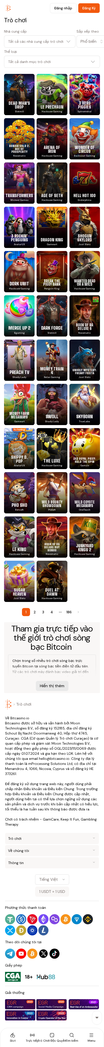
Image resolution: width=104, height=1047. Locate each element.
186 (69, 612)
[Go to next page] (77, 612)
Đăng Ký (89, 8)
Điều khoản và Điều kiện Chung (48, 789)
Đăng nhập (63, 8)
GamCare (51, 819)
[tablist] (52, 1037)
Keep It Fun (70, 819)
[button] (88, 41)
